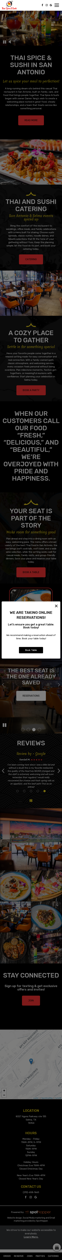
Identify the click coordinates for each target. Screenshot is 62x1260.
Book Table (31, 650)
